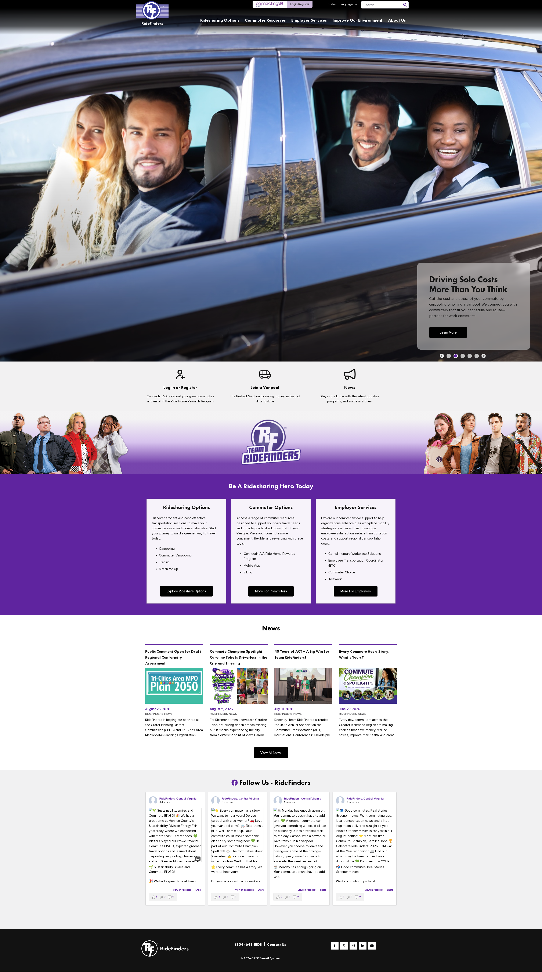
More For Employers (355, 591)
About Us (397, 20)
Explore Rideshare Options (186, 591)
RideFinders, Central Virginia (177, 798)
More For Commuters (271, 591)
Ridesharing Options (219, 20)
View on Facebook (182, 890)
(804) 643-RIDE (248, 944)
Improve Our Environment (357, 20)
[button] (442, 356)
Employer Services (309, 20)
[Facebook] (335, 946)
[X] (344, 946)
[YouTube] (372, 946)
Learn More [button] (448, 332)
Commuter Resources (265, 20)
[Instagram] (353, 946)
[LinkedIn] (362, 946)
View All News (271, 753)
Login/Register (299, 4)
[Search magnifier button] (405, 4)
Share (198, 890)
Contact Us (276, 944)
